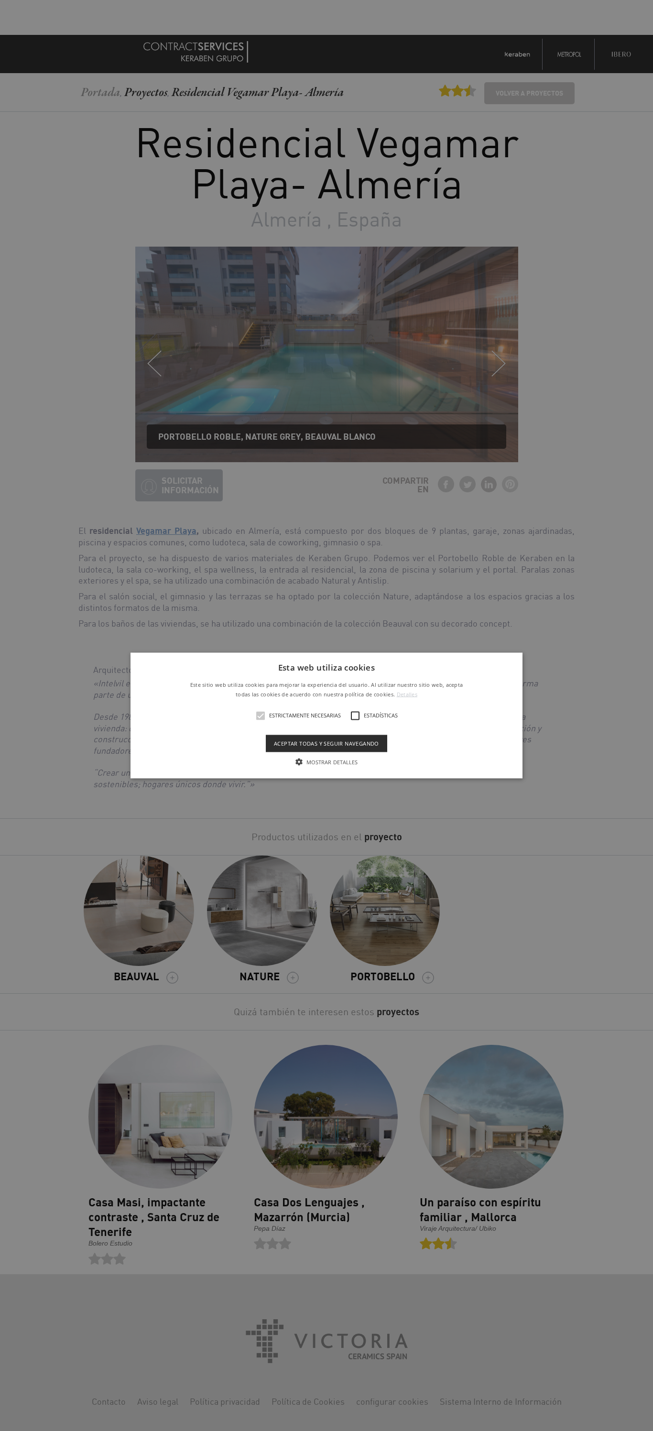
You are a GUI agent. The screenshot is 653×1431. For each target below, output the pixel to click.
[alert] (326, 715)
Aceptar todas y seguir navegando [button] (326, 743)
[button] (326, 716)
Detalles (407, 693)
